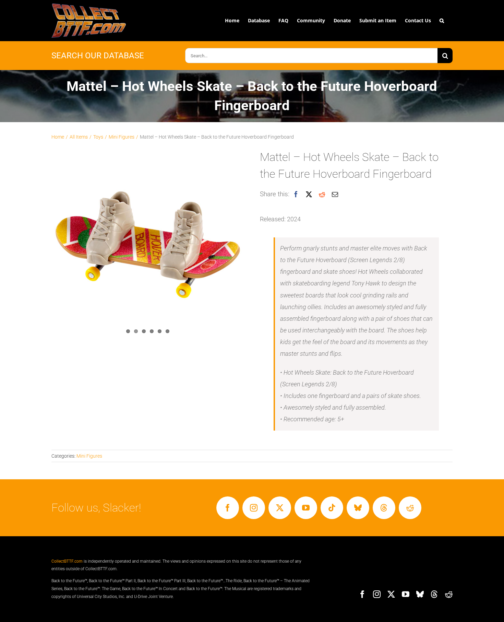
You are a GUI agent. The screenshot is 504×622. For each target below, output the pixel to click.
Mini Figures (89, 456)
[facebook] (227, 507)
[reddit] (410, 507)
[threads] (384, 507)
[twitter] (279, 507)
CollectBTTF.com (67, 561)
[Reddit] (321, 194)
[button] (442, 20)
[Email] (334, 194)
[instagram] (253, 507)
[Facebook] (295, 194)
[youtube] (306, 507)
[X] (308, 194)
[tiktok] (332, 507)
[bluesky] (358, 507)
